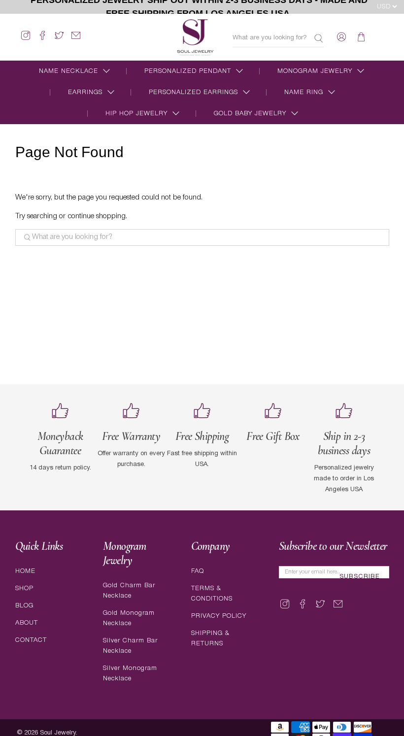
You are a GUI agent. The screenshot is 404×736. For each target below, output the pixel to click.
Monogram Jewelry (314, 71)
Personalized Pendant (187, 71)
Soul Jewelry (58, 733)
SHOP (24, 588)
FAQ (197, 571)
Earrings (85, 92)
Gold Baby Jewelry (250, 113)
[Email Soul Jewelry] (76, 39)
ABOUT (26, 623)
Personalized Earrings (193, 92)
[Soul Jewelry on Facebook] (42, 39)
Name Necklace (68, 71)
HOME (25, 571)
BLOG (24, 605)
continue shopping (96, 216)
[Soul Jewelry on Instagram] (26, 39)
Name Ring (303, 92)
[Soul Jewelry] (195, 37)
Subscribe (359, 577)
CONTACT (31, 640)
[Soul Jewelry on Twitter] (59, 39)
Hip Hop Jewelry (136, 113)
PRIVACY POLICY (218, 616)
